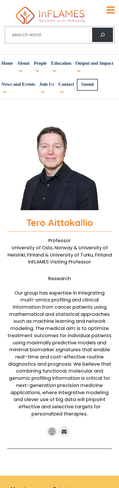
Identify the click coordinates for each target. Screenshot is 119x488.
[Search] (102, 35)
